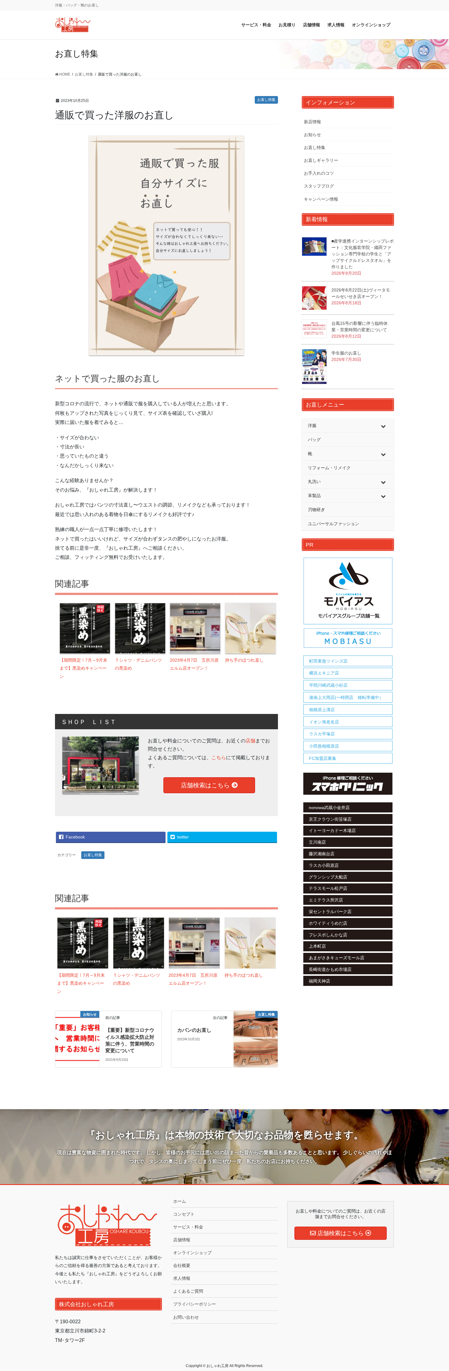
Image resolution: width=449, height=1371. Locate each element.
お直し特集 (266, 100)
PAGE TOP (433, 1324)
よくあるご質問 (188, 1291)
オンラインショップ (192, 1252)
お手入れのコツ (319, 173)
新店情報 (312, 121)
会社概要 (181, 1265)
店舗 (250, 740)
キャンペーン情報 (321, 199)
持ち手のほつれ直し (244, 660)
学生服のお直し (346, 353)
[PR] (348, 603)
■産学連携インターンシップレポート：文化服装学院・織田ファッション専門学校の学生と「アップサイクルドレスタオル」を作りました (362, 254)
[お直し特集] (256, 1024)
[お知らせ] (77, 1032)
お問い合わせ (186, 1317)
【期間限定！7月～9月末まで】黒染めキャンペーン (83, 668)
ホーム (179, 1201)
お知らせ (312, 134)
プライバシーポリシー (194, 1304)
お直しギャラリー (321, 160)
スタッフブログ (319, 186)
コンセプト (184, 1214)
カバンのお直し (194, 1030)
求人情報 (181, 1278)
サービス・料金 (188, 1226)
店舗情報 (181, 1239)
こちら (218, 757)
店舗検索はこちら (206, 785)
